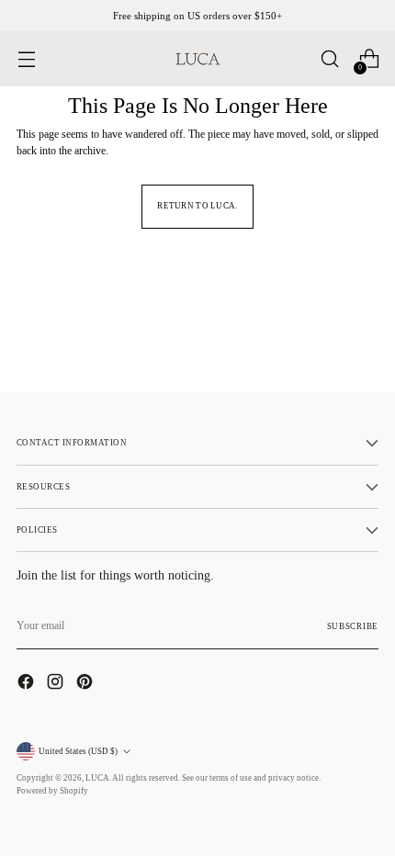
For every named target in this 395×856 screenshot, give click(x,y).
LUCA (97, 778)
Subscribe (352, 626)
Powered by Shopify (52, 790)
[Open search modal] (329, 59)
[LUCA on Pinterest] (86, 683)
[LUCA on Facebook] (28, 683)
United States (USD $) (78, 751)
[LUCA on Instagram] (57, 683)
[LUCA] (197, 58)
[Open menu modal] (26, 59)
